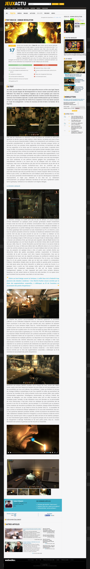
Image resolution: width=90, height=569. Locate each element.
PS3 (60, 17)
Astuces (26, 8)
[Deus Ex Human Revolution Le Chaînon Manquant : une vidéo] (74, 67)
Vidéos (38, 8)
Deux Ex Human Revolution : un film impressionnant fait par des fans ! (48, 541)
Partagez (49, 513)
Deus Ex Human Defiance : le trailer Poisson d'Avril (49, 536)
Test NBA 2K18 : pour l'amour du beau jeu (76, 121)
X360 (57, 17)
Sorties (33, 8)
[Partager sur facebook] (47, 515)
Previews (19, 8)
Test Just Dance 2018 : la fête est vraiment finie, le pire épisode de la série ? (77, 117)
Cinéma (61, 4)
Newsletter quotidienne (69, 102)
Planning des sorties (68, 103)
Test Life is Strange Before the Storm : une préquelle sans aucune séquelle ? (76, 127)
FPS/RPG (79, 19)
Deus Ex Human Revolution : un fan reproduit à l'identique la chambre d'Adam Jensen (49, 530)
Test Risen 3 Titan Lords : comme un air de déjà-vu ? (48, 506)
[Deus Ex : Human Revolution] (69, 32)
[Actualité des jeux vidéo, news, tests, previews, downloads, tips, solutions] (5, 8)
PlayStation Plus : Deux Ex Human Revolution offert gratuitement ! (49, 546)
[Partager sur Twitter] (52, 515)
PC (54, 17)
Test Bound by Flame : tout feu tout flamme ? (46, 508)
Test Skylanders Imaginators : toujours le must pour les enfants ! (77, 132)
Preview (46, 13)
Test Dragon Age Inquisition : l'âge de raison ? (47, 504)
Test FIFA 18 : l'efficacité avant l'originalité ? (76, 124)
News (9, 8)
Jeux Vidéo (55, 4)
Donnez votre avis (11, 513)
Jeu (7, 13)
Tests (14, 8)
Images (26, 13)
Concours (45, 8)
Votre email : (67, 106)
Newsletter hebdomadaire (70, 104)
